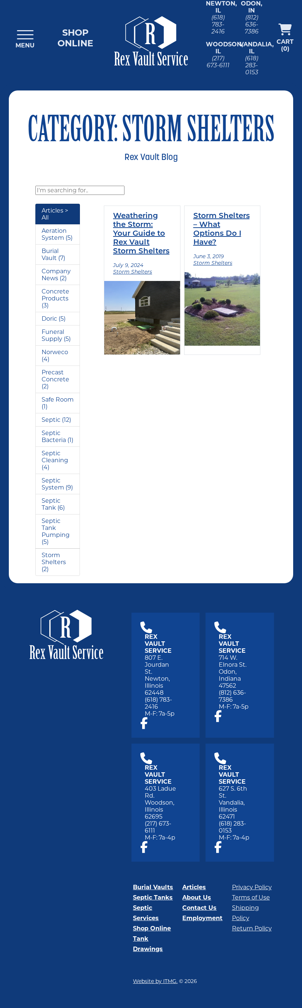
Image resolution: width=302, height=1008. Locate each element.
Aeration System (54, 234)
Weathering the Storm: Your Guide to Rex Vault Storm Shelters (141, 234)
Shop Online (75, 38)
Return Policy (252, 928)
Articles (194, 887)
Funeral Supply (53, 335)
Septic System (53, 484)
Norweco (55, 352)
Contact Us (199, 907)
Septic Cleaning (55, 457)
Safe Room (58, 399)
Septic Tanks (153, 897)
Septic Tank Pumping (56, 527)
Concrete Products (55, 295)
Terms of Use (251, 897)
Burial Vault (50, 254)
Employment (202, 918)
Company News (56, 275)
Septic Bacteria (54, 437)
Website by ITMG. (155, 981)
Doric (49, 318)
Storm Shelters (54, 559)
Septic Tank (51, 504)
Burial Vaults (153, 887)
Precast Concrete (55, 376)
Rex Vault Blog (151, 157)
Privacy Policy (252, 887)
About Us (196, 897)
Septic (51, 419)
